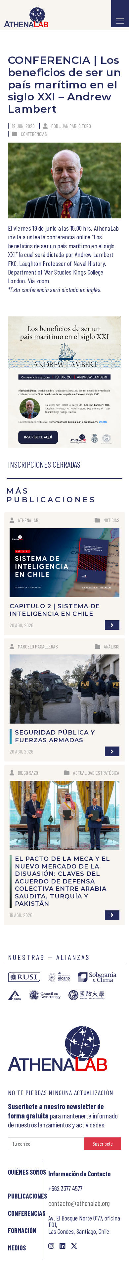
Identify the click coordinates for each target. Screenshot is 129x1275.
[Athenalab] (24, 17)
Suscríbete (103, 1143)
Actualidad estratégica (96, 772)
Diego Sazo (28, 772)
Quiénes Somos (27, 1172)
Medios (17, 1248)
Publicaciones (27, 1196)
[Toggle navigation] (120, 13)
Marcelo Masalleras (38, 646)
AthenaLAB (28, 520)
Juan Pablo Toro (75, 126)
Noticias (111, 520)
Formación (22, 1230)
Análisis (111, 646)
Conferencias (34, 134)
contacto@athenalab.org (79, 1203)
